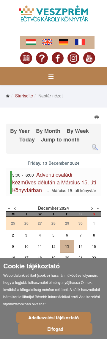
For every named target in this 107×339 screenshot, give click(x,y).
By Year (20, 131)
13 (67, 245)
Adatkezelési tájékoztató (53, 317)
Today (27, 139)
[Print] (97, 118)
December (48, 208)
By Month (48, 131)
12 (53, 246)
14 (80, 246)
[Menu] (51, 76)
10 (26, 246)
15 (94, 246)
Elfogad (55, 329)
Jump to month (60, 139)
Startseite (24, 96)
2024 (64, 208)
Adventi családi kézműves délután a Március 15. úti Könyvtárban (54, 182)
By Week (78, 131)
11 (40, 246)
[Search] (95, 147)
